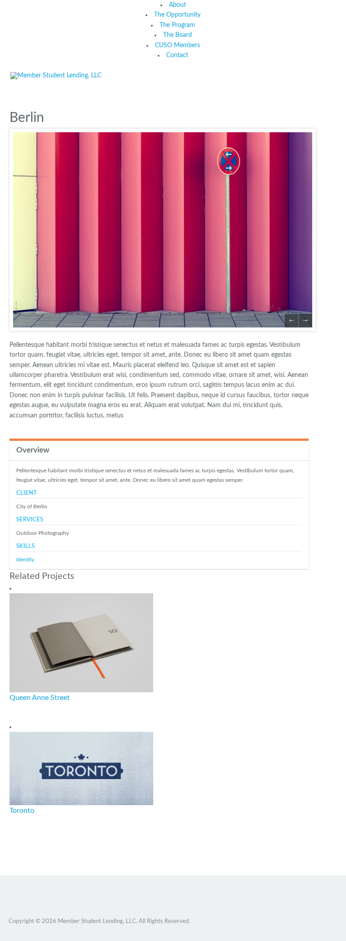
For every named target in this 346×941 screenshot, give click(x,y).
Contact (177, 55)
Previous (291, 320)
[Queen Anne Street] (81, 643)
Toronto (21, 810)
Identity (25, 559)
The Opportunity (177, 15)
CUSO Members (177, 45)
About (177, 5)
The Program (177, 25)
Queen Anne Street (39, 697)
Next (305, 320)
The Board (177, 35)
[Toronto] (81, 768)
